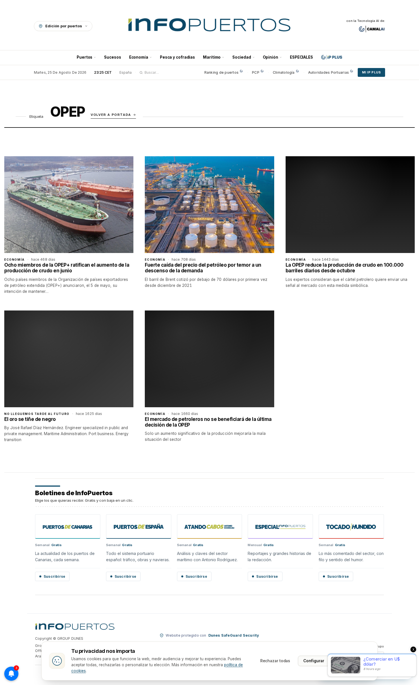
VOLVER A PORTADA (111, 115)
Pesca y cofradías (177, 57)
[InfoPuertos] (210, 26)
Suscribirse (54, 576)
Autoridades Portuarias (328, 72)
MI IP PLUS (371, 72)
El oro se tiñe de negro (30, 419)
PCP (255, 72)
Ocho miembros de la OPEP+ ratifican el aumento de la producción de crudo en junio (66, 267)
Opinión (270, 57)
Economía (138, 57)
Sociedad (241, 57)
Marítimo (212, 57)
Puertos (84, 57)
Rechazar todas (275, 661)
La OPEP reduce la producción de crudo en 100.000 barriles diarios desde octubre (345, 267)
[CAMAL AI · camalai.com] (372, 29)
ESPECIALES (301, 57)
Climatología (284, 72)
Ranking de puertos (221, 72)
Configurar (313, 661)
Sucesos (112, 57)
